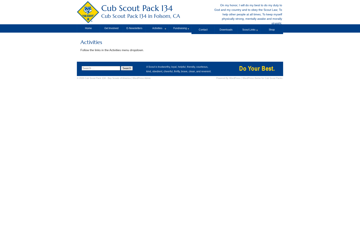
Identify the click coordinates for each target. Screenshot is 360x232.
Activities (157, 28)
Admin (141, 78)
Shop (272, 29)
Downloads (226, 29)
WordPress (235, 78)
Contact (203, 29)
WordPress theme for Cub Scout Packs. (262, 78)
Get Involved (111, 28)
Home (88, 28)
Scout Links (248, 29)
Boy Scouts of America (119, 78)
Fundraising (180, 28)
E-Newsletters (134, 28)
